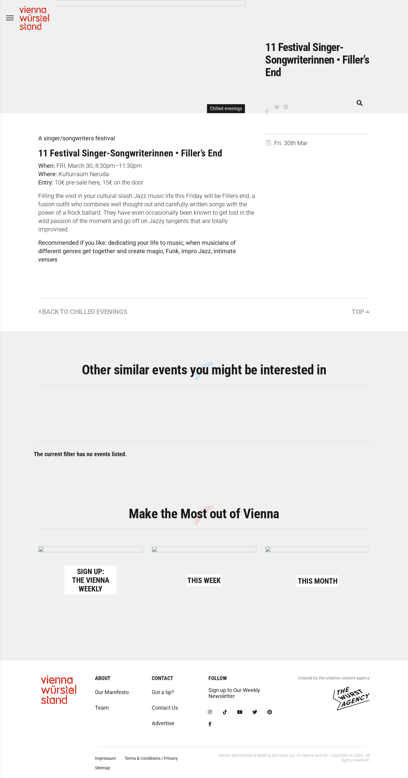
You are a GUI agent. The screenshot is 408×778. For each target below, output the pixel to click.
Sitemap (102, 767)
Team (102, 708)
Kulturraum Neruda (84, 174)
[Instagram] (210, 712)
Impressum (105, 758)
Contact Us (165, 708)
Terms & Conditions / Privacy (151, 758)
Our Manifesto (112, 692)
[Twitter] (255, 712)
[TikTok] (225, 712)
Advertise (163, 723)
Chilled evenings (226, 108)
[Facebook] (210, 724)
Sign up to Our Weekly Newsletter (234, 693)
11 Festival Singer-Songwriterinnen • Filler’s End (130, 153)
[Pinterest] (270, 712)
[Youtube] (240, 712)
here (93, 182)
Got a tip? (163, 692)
